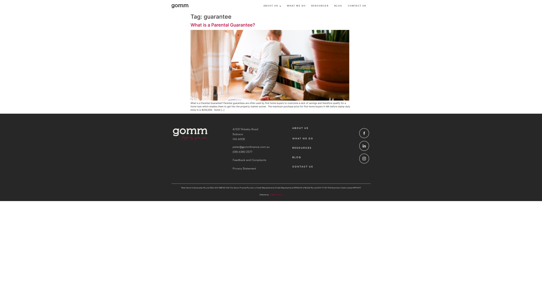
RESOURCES (320, 6)
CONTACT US (357, 6)
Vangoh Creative (276, 195)
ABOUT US (271, 6)
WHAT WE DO (296, 6)
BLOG (338, 6)
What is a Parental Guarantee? (223, 25)
